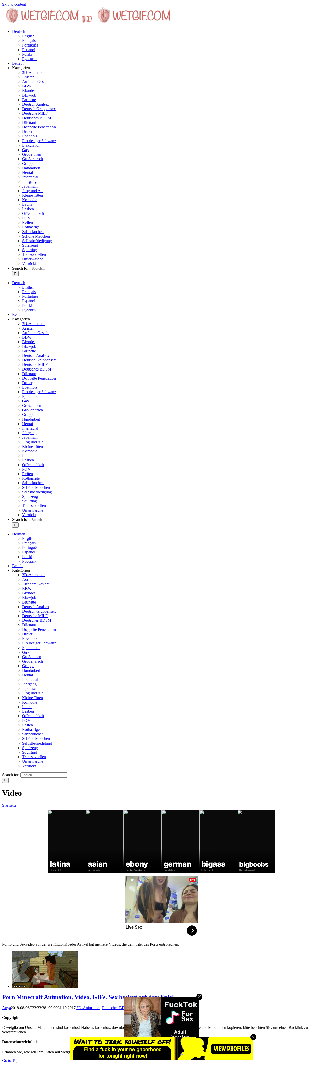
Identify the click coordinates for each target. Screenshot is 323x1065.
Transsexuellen (34, 254)
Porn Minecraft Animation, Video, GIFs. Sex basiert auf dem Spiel (88, 997)
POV (26, 218)
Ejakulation (31, 145)
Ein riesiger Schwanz (39, 140)
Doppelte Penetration (39, 127)
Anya (6, 1008)
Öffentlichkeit (33, 213)
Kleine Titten (32, 195)
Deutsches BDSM (36, 118)
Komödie (29, 200)
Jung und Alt (32, 191)
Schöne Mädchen (36, 236)
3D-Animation (33, 72)
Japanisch (30, 186)
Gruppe (28, 163)
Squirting (29, 250)
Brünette (29, 100)
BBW (27, 86)
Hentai (27, 172)
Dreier (27, 131)
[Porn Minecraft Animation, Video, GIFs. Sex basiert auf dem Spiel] (45, 986)
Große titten (31, 154)
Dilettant (29, 122)
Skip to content (14, 4)
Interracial (30, 177)
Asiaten (28, 77)
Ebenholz (29, 136)
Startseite (9, 805)
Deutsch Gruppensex (39, 109)
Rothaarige (31, 227)
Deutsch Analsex (35, 104)
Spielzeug (30, 245)
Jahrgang (29, 181)
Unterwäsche (32, 259)
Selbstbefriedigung (37, 241)
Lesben (28, 209)
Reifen (27, 222)
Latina (27, 204)
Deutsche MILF (35, 113)
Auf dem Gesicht (35, 81)
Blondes (28, 90)
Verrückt (29, 263)
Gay (25, 150)
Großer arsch (32, 159)
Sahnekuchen (33, 231)
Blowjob (29, 95)
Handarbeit (31, 168)
